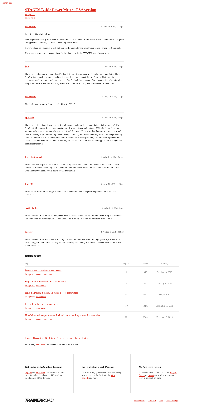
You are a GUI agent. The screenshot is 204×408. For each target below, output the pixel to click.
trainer (38, 274)
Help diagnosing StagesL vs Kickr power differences (51, 292)
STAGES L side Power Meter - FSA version (60, 10)
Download (40, 372)
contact (151, 375)
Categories (37, 338)
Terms (161, 401)
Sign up (28, 372)
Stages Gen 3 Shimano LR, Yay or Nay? (45, 281)
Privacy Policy (81, 338)
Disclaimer (152, 401)
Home (27, 338)
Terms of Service (64, 338)
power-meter (30, 18)
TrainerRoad (6, 3)
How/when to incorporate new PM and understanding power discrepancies (62, 315)
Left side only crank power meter (42, 304)
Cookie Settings (172, 401)
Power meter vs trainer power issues (43, 270)
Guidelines (50, 338)
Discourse (40, 344)
